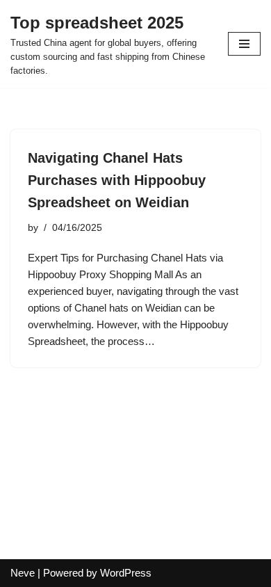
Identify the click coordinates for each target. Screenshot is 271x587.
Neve (22, 573)
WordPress (125, 573)
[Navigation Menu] (244, 44)
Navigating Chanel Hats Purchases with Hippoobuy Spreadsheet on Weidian (117, 180)
